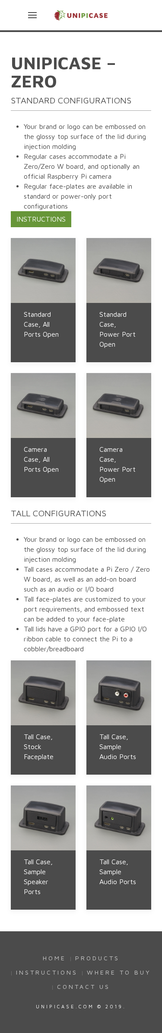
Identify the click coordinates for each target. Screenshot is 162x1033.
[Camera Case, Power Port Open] (118, 405)
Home (54, 958)
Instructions (41, 219)
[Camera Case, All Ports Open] (43, 405)
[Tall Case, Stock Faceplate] (43, 692)
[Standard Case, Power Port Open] (118, 270)
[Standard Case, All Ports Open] (43, 270)
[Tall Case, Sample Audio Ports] (118, 692)
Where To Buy (119, 972)
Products (97, 958)
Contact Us (83, 986)
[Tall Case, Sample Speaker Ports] (43, 817)
